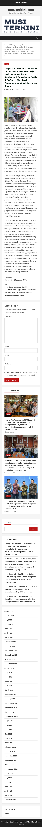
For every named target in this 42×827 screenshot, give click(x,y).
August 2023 (9, 773)
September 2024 (10, 716)
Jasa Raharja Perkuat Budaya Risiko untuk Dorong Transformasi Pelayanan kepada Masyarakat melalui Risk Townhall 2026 (21, 487)
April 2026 (8, 633)
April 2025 (8, 685)
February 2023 (10, 800)
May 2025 (8, 681)
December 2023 (10, 756)
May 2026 (8, 628)
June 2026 (8, 624)
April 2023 (8, 791)
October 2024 (9, 712)
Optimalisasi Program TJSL (15, 278)
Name (7, 346)
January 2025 (9, 699)
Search (7, 523)
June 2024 (8, 729)
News (6, 64)
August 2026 (9, 615)
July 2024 (8, 725)
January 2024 (9, 751)
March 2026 (8, 637)
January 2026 (9, 646)
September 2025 (10, 664)
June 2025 (8, 677)
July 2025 (8, 672)
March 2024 (8, 743)
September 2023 (10, 769)
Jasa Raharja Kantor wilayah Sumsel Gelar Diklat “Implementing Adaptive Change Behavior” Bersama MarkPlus (19, 599)
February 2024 (10, 747)
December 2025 (10, 650)
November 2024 (10, 707)
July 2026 (8, 620)
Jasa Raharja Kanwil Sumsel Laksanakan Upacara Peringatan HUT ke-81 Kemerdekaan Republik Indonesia (20, 589)
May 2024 (8, 734)
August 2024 (9, 721)
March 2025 (8, 690)
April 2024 (8, 738)
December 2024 (10, 703)
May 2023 (8, 786)
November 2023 (10, 760)
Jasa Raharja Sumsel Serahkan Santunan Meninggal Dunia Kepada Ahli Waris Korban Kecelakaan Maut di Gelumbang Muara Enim (20, 289)
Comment (8, 316)
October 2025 (9, 659)
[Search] (37, 38)
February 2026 (10, 642)
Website (7, 364)
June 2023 (8, 782)
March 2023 (8, 795)
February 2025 (10, 694)
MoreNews (31, 822)
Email (7, 355)
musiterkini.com (21, 9)
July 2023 (8, 778)
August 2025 (9, 668)
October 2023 (9, 764)
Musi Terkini (10, 89)
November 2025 (10, 655)
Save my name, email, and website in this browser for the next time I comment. (22, 373)
